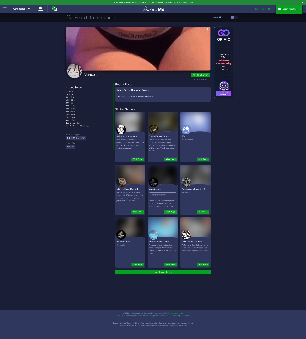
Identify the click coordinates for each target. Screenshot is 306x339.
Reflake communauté (126, 136)
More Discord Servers (162, 272)
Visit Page (137, 159)
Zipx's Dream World (159, 241)
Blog (181, 316)
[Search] (69, 17)
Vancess (91, 74)
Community (76, 138)
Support (187, 316)
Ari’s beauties (123, 241)
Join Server (202, 74)
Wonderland (155, 188)
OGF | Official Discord (127, 188)
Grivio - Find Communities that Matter (129, 316)
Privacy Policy (148, 316)
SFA (184, 136)
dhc (70, 146)
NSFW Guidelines (173, 316)
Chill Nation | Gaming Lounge (192, 243)
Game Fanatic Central (159, 136)
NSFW (216, 17)
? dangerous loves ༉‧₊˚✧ (193, 188)
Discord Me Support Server (174, 313)
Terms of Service (160, 316)
